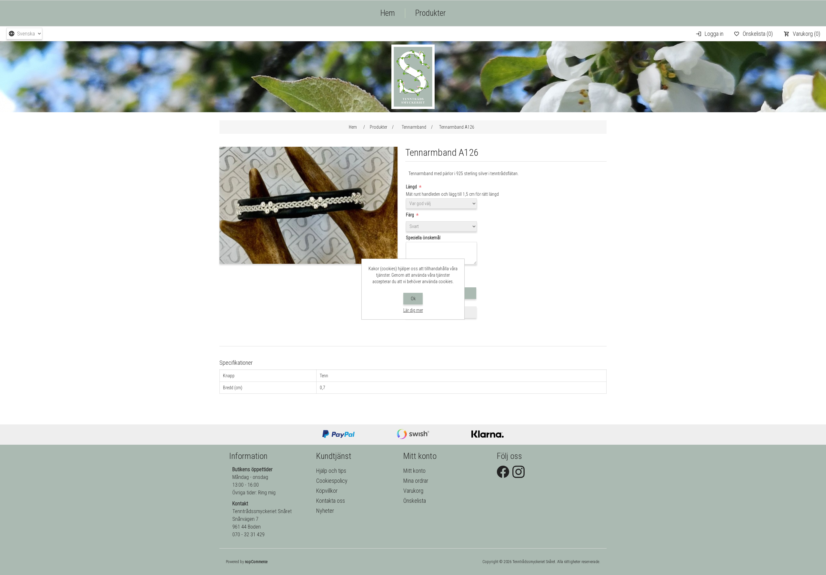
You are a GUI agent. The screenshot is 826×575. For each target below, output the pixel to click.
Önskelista (414, 500)
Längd (412, 186)
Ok (413, 298)
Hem (387, 13)
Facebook (503, 472)
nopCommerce (256, 562)
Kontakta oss (330, 500)
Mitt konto (414, 470)
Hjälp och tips (331, 470)
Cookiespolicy (332, 480)
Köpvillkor (326, 490)
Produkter (430, 13)
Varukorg (413, 490)
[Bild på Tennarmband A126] (308, 262)
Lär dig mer (413, 310)
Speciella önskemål (423, 237)
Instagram (518, 472)
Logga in (714, 33)
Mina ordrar (415, 480)
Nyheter (325, 510)
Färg (410, 214)
